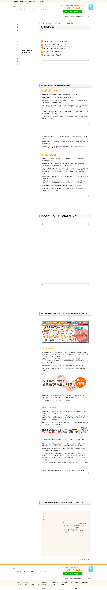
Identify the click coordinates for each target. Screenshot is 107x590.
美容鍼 (76, 582)
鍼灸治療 (18, 584)
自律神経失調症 (41, 584)
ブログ (36, 582)
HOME (18, 582)
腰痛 (25, 584)
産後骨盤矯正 (84, 582)
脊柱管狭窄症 (44, 582)
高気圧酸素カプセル (66, 582)
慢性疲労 (32, 584)
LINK (76, 588)
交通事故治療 (54, 582)
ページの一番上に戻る (84, 559)
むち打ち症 (60, 584)
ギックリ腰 (51, 584)
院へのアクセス (26, 582)
